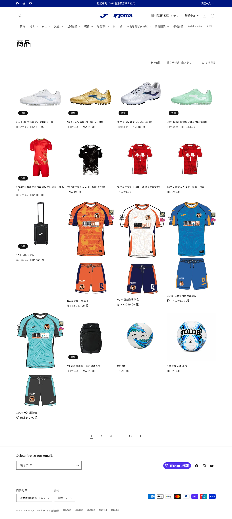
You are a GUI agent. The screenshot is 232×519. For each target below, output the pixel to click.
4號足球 (121, 365)
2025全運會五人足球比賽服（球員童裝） (139, 187)
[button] (20, 16)
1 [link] (91, 436)
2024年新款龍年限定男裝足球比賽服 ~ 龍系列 (40, 189)
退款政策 (79, 510)
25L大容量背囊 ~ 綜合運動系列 (83, 365)
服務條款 (115, 510)
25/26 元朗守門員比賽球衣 (181, 295)
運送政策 (91, 510)
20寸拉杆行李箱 (25, 255)
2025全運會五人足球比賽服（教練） (87, 187)
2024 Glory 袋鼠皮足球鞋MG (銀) (135, 121)
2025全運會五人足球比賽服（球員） (187, 187)
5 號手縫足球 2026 (177, 365)
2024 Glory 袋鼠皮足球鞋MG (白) (34, 121)
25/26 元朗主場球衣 (77, 300)
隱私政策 (67, 510)
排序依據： (156, 62)
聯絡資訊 (103, 510)
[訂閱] (77, 465)
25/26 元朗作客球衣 (128, 299)
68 (130, 435)
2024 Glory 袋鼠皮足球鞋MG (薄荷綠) (187, 121)
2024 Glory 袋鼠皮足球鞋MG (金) (85, 121)
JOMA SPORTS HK (32, 510)
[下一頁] (140, 436)
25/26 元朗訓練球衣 (27, 412)
